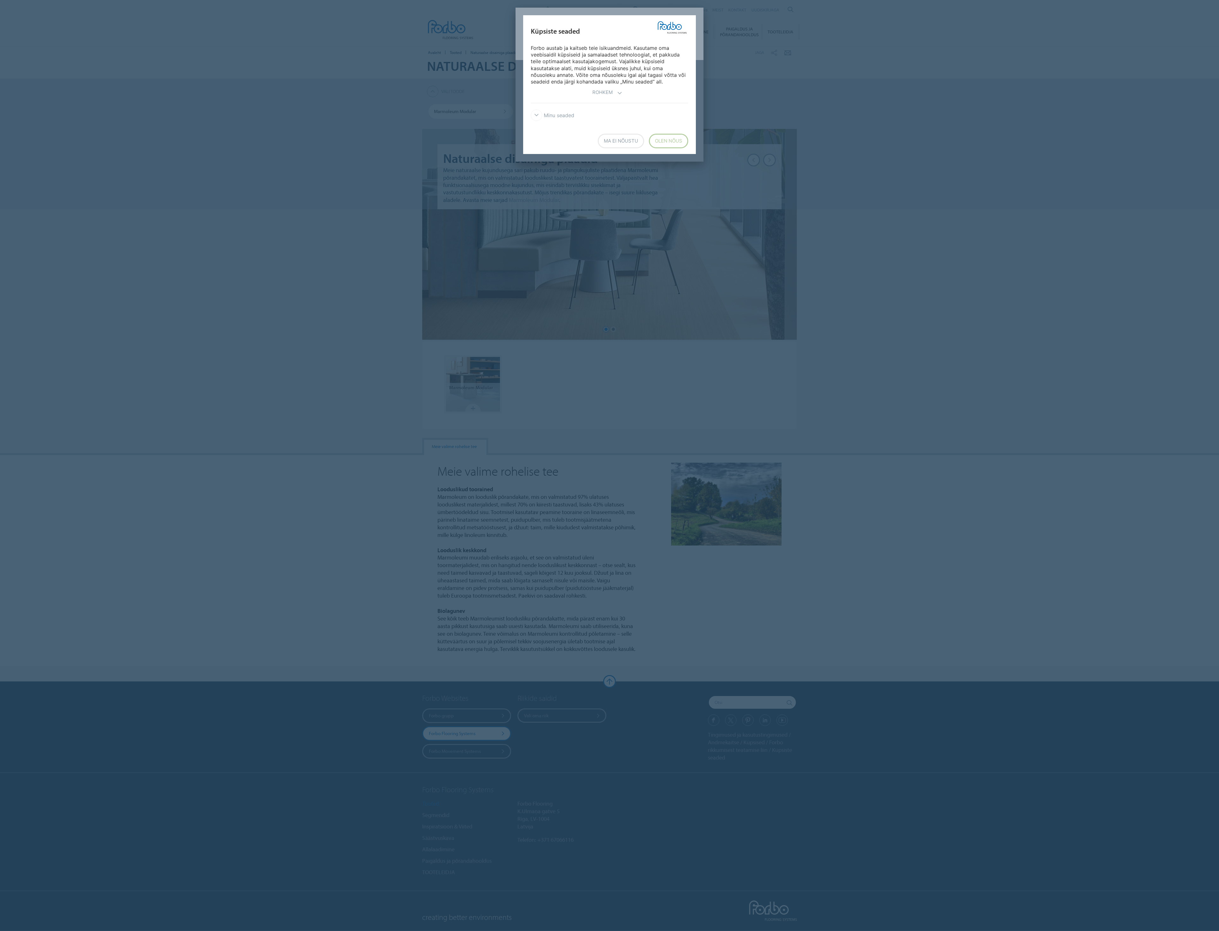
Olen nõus (668, 141)
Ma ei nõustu (621, 141)
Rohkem (602, 92)
